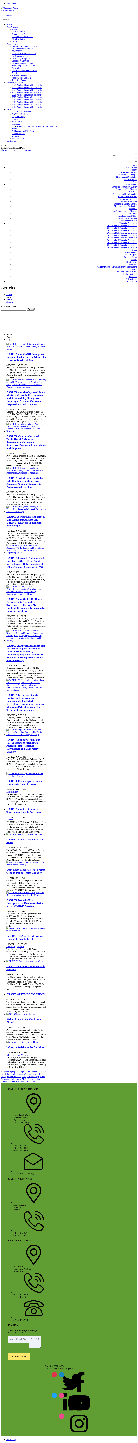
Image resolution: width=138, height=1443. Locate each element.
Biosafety (21, 946)
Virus (17, 1055)
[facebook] (61, 1374)
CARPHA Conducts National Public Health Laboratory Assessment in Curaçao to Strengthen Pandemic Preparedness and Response (26, 442)
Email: (18, 1330)
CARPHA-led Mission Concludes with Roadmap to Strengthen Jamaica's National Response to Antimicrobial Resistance (24, 482)
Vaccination (26, 1055)
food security (35, 1074)
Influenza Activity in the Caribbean (25, 1047)
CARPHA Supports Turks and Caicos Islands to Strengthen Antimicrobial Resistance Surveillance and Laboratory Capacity (23, 745)
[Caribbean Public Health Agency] (11, 10)
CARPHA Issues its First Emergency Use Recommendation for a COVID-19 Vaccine (25, 903)
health (9, 1076)
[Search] (136, 153)
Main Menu (11, 3)
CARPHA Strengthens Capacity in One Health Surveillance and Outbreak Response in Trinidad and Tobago (25, 521)
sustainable (41, 1071)
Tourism (9, 820)
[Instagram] (61, 1416)
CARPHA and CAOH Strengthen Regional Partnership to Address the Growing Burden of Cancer (26, 357)
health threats (6, 1074)
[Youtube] (61, 1395)
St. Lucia (32, 1071)
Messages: (34, 1330)
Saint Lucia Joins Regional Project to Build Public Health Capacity (25, 871)
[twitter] (54, 1374)
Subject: (25, 1330)
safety (3, 1076)
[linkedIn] (54, 1395)
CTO (24, 1076)
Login (9, 15)
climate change (33, 1076)
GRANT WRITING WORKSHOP (25, 994)
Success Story (24, 1074)
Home (9, 294)
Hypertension (12, 792)
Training (21, 1081)
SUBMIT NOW (19, 1356)
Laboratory (11, 946)
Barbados (5, 1071)
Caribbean (16, 1076)
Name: (11, 1330)
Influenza (10, 1055)
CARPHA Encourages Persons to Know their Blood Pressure (24, 783)
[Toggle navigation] (136, 158)
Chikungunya (21, 1071)
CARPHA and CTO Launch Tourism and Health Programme (24, 810)
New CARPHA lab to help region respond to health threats (24, 937)
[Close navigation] (136, 161)
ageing (12, 1071)
